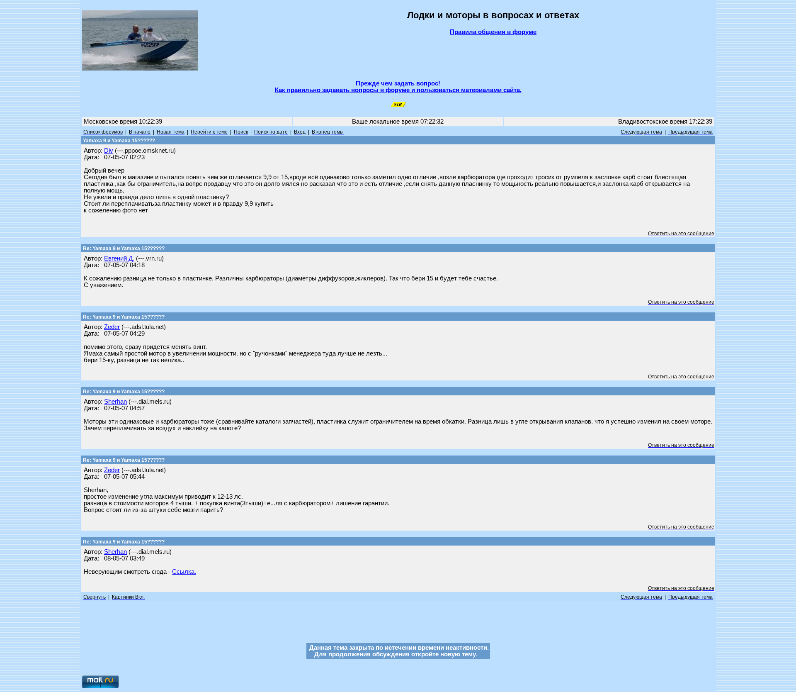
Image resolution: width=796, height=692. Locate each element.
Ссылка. (184, 571)
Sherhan (115, 401)
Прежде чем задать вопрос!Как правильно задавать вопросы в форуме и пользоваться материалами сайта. (398, 86)
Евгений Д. (119, 258)
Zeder (112, 327)
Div (108, 150)
